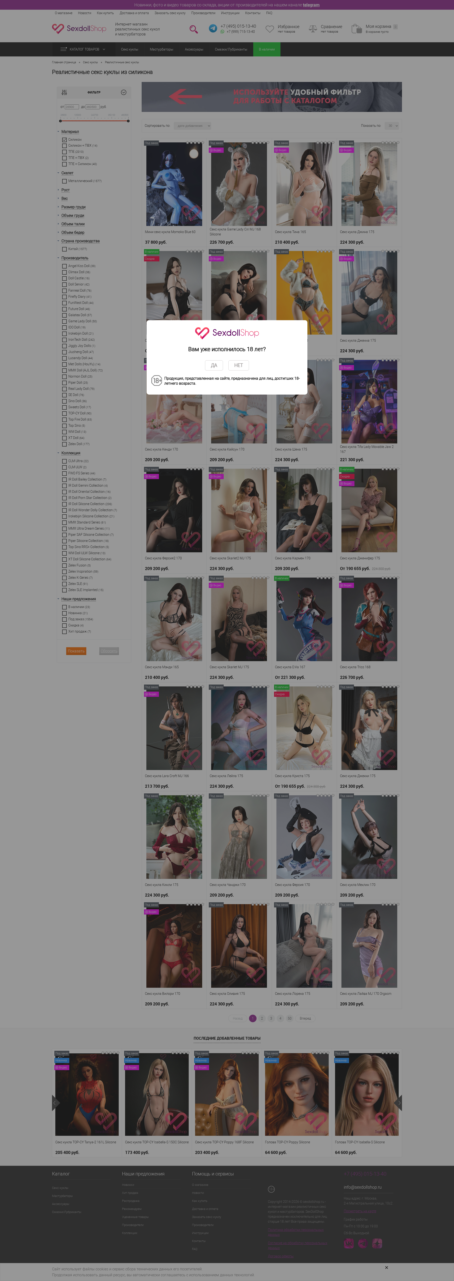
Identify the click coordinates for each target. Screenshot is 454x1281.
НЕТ (238, 365)
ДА (214, 365)
